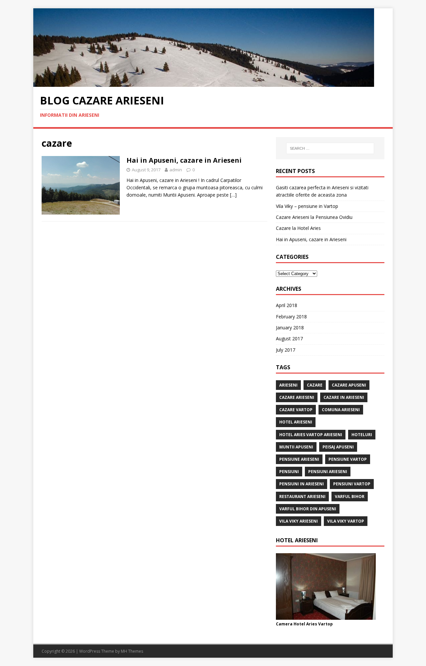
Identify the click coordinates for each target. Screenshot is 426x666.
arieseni (288, 385)
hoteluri (361, 434)
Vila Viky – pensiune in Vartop (307, 206)
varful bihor (349, 496)
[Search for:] (330, 148)
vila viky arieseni (298, 521)
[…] (233, 195)
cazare (314, 385)
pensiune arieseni (299, 459)
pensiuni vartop (351, 484)
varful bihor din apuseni (307, 509)
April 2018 (286, 305)
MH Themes (132, 651)
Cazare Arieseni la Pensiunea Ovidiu (314, 217)
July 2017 (285, 350)
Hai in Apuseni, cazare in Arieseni (184, 160)
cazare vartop (296, 410)
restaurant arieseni (302, 496)
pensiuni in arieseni (301, 484)
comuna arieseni (341, 410)
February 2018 (291, 316)
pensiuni (289, 471)
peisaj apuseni (338, 447)
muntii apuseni (296, 447)
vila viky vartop (345, 521)
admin (175, 170)
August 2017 (289, 338)
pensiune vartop (347, 459)
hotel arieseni (295, 422)
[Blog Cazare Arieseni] (203, 83)
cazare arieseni (296, 397)
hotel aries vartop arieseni (310, 434)
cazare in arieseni (343, 397)
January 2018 (290, 327)
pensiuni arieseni (327, 471)
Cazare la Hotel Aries (298, 228)
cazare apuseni (349, 385)
